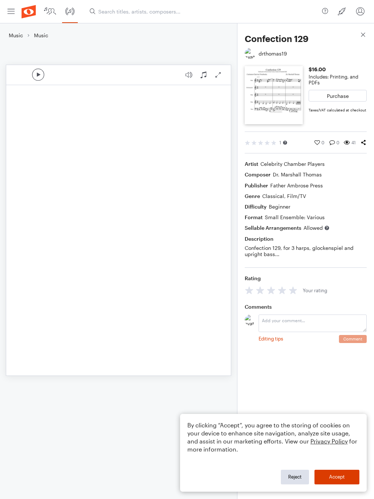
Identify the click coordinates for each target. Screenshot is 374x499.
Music (16, 35)
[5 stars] (293, 290)
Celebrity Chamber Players (292, 164)
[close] (363, 36)
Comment (352, 338)
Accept (337, 477)
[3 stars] (271, 290)
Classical (273, 196)
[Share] (363, 142)
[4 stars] (282, 290)
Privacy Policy (329, 441)
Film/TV (296, 196)
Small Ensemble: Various (295, 217)
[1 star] (249, 290)
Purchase (338, 96)
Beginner (279, 206)
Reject (295, 477)
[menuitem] (11, 11)
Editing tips (271, 339)
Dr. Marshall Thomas (297, 174)
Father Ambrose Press (296, 185)
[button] (285, 142)
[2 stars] (260, 290)
